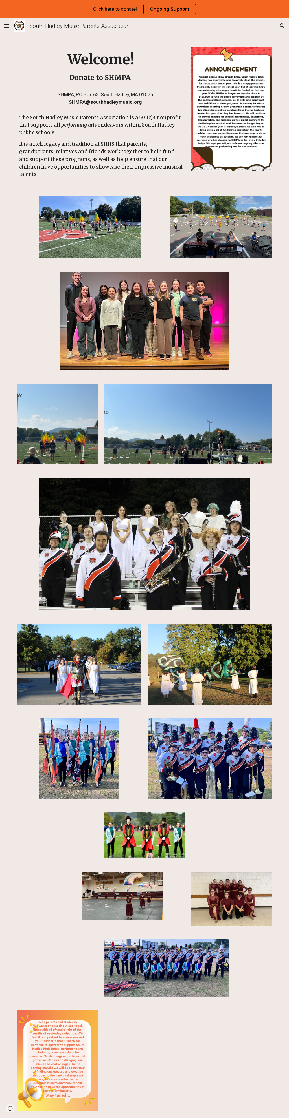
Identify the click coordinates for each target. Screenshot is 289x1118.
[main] (101, 67)
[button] (7, 26)
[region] (144, 9)
